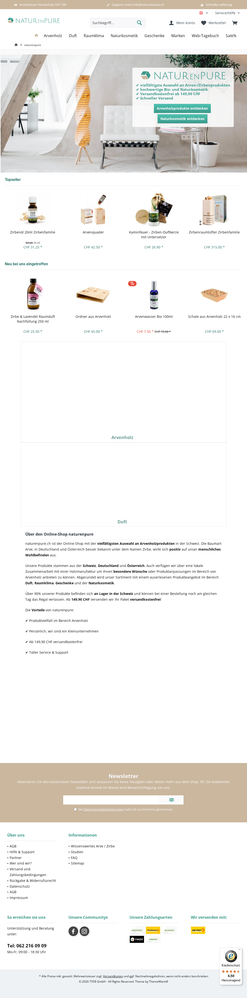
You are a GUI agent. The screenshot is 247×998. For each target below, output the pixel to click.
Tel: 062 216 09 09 (27, 946)
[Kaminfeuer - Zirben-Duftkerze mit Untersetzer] (153, 209)
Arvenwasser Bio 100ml (154, 316)
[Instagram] (84, 931)
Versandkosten (113, 976)
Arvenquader (93, 232)
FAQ (74, 857)
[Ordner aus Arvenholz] (93, 294)
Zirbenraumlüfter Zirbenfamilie (214, 232)
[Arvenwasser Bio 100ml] (153, 294)
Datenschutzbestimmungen (104, 809)
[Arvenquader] (93, 209)
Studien (77, 852)
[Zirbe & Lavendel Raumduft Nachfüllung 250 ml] (32, 294)
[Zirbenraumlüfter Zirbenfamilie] (214, 209)
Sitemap (77, 863)
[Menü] (239, 950)
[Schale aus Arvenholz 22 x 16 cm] (214, 294)
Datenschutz (20, 886)
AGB (13, 846)
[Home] (36, 36)
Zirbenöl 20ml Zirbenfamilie (32, 232)
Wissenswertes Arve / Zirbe (93, 846)
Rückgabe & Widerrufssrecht (33, 880)
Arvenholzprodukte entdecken (182, 108)
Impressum (19, 897)
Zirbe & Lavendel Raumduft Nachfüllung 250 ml (33, 319)
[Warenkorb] (235, 22)
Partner (16, 857)
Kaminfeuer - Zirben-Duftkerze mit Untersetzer (154, 234)
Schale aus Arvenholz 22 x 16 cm (214, 316)
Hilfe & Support (22, 852)
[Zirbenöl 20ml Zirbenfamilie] (32, 209)
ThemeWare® (158, 981)
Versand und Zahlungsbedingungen (28, 872)
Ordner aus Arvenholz (93, 316)
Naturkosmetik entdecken (182, 118)
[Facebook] (73, 931)
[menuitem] (226, 13)
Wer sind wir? (21, 863)
